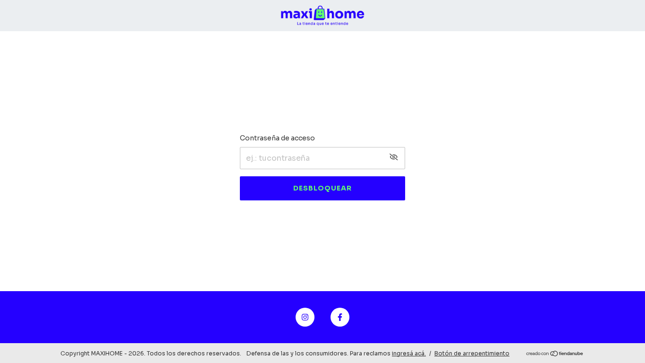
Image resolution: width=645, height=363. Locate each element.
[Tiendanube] (555, 354)
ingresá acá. (409, 353)
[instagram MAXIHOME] (305, 317)
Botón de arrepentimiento (471, 353)
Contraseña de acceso (277, 138)
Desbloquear (322, 188)
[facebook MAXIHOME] (340, 317)
